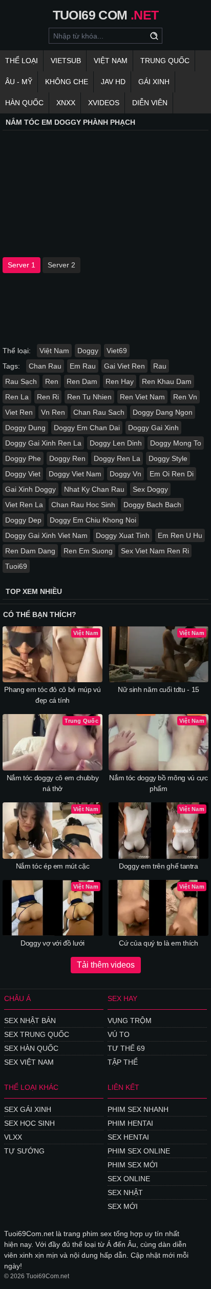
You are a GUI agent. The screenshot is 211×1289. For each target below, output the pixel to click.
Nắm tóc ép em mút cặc (53, 866)
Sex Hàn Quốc (31, 1048)
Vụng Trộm (130, 1020)
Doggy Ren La (117, 458)
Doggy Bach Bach (152, 505)
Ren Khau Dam (167, 381)
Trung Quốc (164, 60)
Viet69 (117, 351)
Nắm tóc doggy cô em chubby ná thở (53, 783)
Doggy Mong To (175, 443)
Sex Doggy (150, 489)
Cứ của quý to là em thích (158, 943)
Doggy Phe (23, 458)
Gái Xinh (154, 82)
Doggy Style (168, 458)
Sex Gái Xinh (27, 1109)
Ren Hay (120, 381)
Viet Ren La (24, 505)
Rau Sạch (21, 381)
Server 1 (21, 265)
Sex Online (129, 1179)
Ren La (17, 397)
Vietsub (66, 60)
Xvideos (103, 103)
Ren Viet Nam (142, 397)
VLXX (13, 1137)
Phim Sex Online (139, 1151)
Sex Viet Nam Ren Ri (155, 551)
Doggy (87, 351)
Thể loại (21, 60)
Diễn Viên (149, 103)
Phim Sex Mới (133, 1165)
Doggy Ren (67, 458)
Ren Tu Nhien (89, 397)
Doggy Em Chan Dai (87, 428)
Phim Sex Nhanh (138, 1109)
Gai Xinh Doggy (30, 489)
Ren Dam (82, 381)
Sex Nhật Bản (30, 1020)
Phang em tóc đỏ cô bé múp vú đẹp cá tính (52, 694)
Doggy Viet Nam (75, 474)
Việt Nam (111, 60)
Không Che (66, 82)
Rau (159, 366)
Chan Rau (45, 366)
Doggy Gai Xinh (153, 428)
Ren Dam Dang (30, 551)
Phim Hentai (130, 1123)
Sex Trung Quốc (36, 1034)
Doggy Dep (23, 520)
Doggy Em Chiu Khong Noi (93, 520)
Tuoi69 (16, 566)
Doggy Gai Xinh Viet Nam (46, 535)
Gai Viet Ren (124, 366)
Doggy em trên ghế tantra (158, 866)
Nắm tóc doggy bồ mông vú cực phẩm (158, 783)
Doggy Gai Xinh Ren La (43, 443)
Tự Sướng (24, 1151)
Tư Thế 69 (126, 1048)
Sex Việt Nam (29, 1062)
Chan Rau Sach (98, 412)
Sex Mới (123, 1206)
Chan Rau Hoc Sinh (83, 505)
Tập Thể (123, 1062)
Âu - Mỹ (18, 82)
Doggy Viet (22, 474)
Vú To (119, 1034)
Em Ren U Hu (180, 535)
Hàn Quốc (24, 103)
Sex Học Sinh (29, 1123)
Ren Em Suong (88, 551)
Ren (51, 381)
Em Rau (83, 366)
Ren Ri (48, 397)
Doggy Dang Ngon (163, 412)
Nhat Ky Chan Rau (94, 489)
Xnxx (65, 103)
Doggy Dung (25, 428)
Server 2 (61, 265)
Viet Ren (19, 412)
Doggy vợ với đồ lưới (52, 943)
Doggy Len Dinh (116, 443)
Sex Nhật (125, 1192)
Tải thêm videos (106, 964)
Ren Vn (185, 397)
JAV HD (113, 82)
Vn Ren (53, 412)
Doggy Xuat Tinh (123, 535)
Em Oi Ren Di (172, 474)
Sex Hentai (128, 1137)
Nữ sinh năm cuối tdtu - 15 (158, 689)
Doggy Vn (125, 474)
